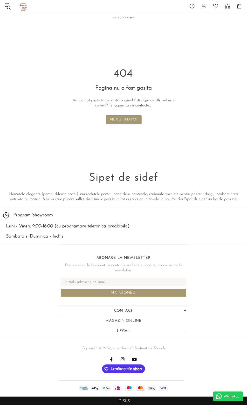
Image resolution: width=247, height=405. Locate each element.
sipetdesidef (22, 6)
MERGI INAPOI (123, 119)
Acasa (115, 17)
